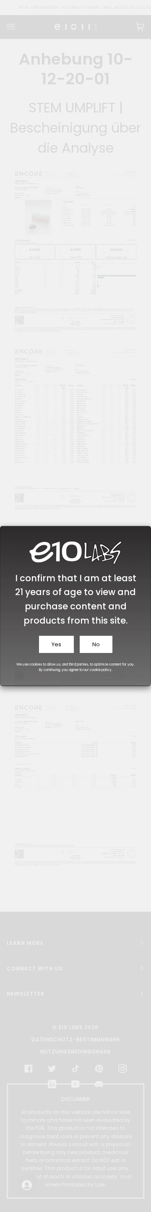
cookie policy (101, 670)
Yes (56, 644)
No (96, 644)
